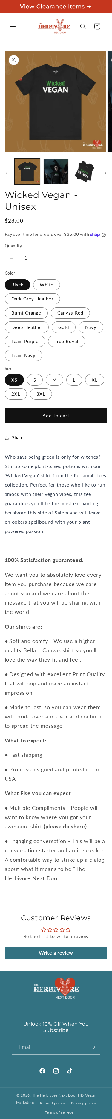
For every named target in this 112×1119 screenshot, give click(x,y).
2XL (15, 394)
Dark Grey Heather (32, 298)
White (46, 284)
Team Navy (23, 355)
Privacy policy (83, 1103)
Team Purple (25, 341)
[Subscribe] (93, 1047)
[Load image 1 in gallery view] (27, 171)
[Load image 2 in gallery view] (56, 171)
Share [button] (18, 437)
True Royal (67, 341)
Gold (63, 327)
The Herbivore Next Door (54, 1095)
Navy (90, 327)
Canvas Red (70, 312)
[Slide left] (6, 173)
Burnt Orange (26, 312)
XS (14, 380)
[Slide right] (105, 173)
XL (95, 380)
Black (17, 284)
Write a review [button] (56, 952)
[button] (12, 26)
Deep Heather (26, 327)
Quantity (13, 246)
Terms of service (59, 1112)
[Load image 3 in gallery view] (84, 171)
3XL (40, 394)
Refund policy (52, 1103)
